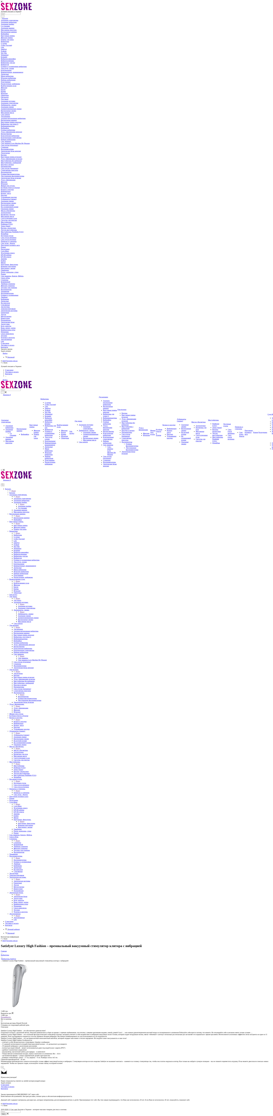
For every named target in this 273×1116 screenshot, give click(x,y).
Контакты (4, 1089)
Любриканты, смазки (25, 614)
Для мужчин (18, 673)
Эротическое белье (20, 896)
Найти (4, 1114)
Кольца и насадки (20, 721)
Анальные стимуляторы (22, 498)
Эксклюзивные (19, 918)
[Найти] (2, 16)
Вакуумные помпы (21, 525)
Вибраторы (18, 535)
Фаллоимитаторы (20, 860)
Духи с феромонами (21, 708)
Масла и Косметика (21, 750)
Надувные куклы (20, 783)
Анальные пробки (24, 506)
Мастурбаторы (19, 766)
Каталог (12, 493)
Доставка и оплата (7, 1087)
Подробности (6, 1017)
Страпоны (17, 843)
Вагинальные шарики (22, 518)
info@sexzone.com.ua (9, 361)
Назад (14, 491)
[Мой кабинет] (2, 482)
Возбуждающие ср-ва (21, 583)
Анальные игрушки (25, 606)
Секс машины (23, 658)
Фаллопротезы (23, 696)
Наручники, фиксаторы (26, 823)
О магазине (5, 1085)
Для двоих (17, 600)
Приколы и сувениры (21, 793)
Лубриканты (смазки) (21, 735)
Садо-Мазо (18, 806)
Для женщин (18, 629)
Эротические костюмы (22, 881)
